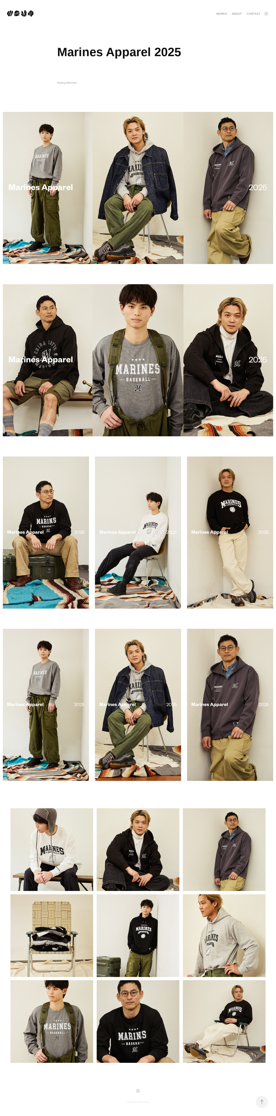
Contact (253, 13)
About (237, 13)
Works (221, 13)
